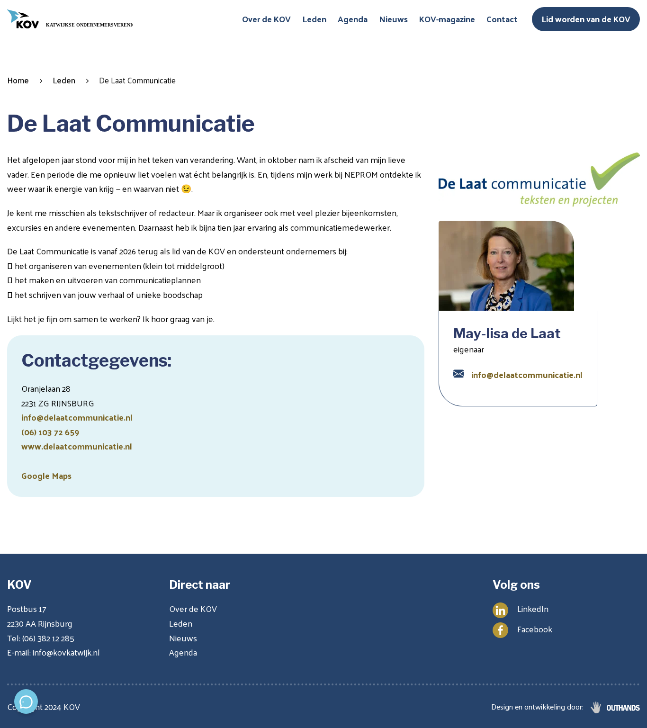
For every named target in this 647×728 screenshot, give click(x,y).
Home (18, 80)
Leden (314, 19)
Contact (502, 19)
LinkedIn (532, 608)
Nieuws (393, 19)
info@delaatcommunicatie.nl (77, 417)
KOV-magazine (447, 19)
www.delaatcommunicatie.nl (76, 446)
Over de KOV (266, 19)
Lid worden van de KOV (585, 19)
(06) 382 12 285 (48, 638)
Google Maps (46, 475)
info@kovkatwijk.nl (66, 652)
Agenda (353, 19)
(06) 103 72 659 (50, 432)
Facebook (534, 629)
